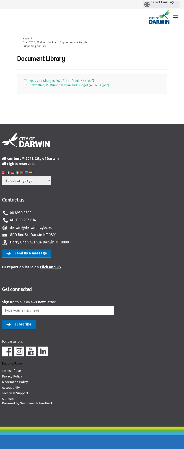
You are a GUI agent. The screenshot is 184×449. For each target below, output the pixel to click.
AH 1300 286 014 (23, 220)
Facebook (7, 351)
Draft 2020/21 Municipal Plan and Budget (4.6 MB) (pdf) (69, 85)
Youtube (31, 351)
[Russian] (26, 173)
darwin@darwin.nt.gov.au (31, 227)
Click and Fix (50, 267)
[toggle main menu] (176, 17)
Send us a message (30, 253)
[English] (4, 173)
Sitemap (8, 399)
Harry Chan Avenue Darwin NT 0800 (39, 242)
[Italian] (17, 173)
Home (26, 38)
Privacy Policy (12, 376)
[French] (8, 173)
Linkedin (43, 351)
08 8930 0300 (20, 213)
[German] (13, 173)
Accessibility (11, 388)
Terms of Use (11, 371)
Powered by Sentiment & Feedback (27, 403)
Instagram (19, 351)
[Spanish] (31, 173)
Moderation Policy (15, 382)
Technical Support (15, 393)
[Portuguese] (22, 173)
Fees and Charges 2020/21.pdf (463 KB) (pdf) (61, 81)
